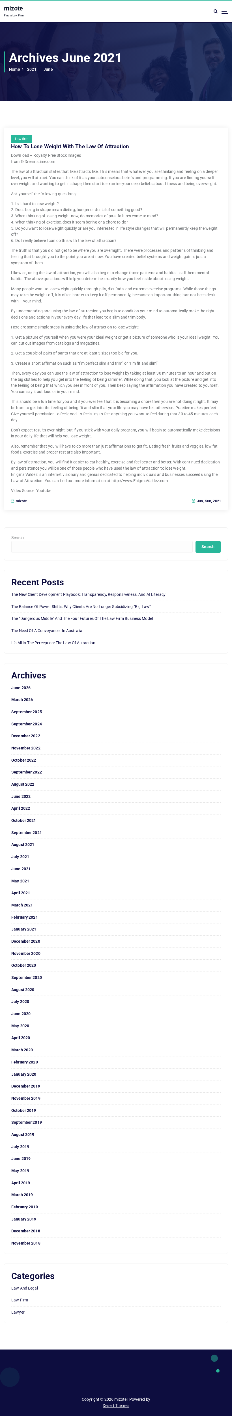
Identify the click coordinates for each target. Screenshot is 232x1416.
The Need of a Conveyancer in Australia (46, 630)
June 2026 (21, 688)
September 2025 (26, 712)
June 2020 (21, 1013)
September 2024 (26, 724)
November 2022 (25, 748)
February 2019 (24, 1207)
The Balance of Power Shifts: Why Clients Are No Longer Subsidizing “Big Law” (81, 606)
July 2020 (20, 1001)
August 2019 (23, 1134)
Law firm (22, 139)
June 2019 (21, 1158)
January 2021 (23, 929)
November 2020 (25, 953)
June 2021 (21, 869)
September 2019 (26, 1122)
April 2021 (20, 893)
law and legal (24, 1288)
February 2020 (24, 1062)
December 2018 (25, 1231)
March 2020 (22, 1050)
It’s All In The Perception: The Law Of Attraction (53, 643)
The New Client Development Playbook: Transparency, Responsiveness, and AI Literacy (88, 594)
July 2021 (20, 856)
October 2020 (23, 965)
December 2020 (25, 941)
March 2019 (22, 1194)
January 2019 (23, 1219)
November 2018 (25, 1243)
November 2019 (25, 1098)
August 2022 (23, 784)
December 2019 (25, 1086)
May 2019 (20, 1170)
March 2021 (22, 905)
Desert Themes (116, 1405)
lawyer (18, 1312)
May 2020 (20, 1026)
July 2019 (20, 1146)
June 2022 (21, 796)
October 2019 (23, 1110)
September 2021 (26, 832)
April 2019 (20, 1183)
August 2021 (23, 844)
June (48, 69)
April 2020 (20, 1037)
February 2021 (24, 917)
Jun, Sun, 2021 (208, 501)
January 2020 (23, 1074)
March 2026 (22, 699)
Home (14, 69)
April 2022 (20, 808)
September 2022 (26, 772)
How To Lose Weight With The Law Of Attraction (70, 146)
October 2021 (23, 820)
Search (17, 537)
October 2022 (23, 760)
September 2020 (26, 977)
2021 (31, 69)
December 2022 (25, 736)
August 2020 (23, 989)
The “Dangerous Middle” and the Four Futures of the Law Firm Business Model (82, 618)
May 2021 (20, 881)
